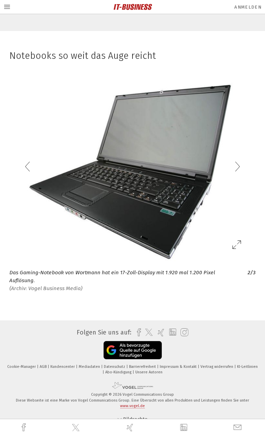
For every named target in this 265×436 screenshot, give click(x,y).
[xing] (131, 427)
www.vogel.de (132, 406)
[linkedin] (184, 427)
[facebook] (24, 427)
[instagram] (182, 332)
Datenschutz (115, 366)
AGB (44, 366)
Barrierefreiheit (143, 366)
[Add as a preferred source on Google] (133, 350)
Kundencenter (63, 366)
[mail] (238, 427)
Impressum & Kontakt (179, 366)
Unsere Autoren (149, 372)
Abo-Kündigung (118, 372)
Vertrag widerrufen (217, 366)
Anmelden (248, 7)
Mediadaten (90, 366)
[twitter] (76, 428)
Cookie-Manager (22, 366)
